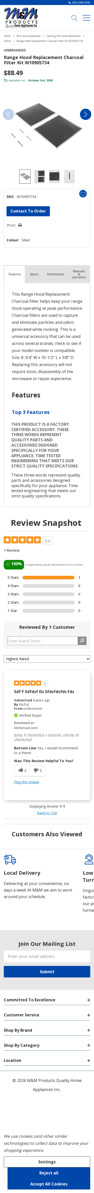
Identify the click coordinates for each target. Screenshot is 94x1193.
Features (15, 274)
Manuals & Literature (79, 274)
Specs (34, 274)
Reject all (48, 1173)
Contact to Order (28, 211)
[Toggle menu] (86, 18)
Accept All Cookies (48, 1184)
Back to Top (47, 812)
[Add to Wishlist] (83, 193)
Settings (47, 1162)
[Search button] (74, 17)
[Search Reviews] (82, 641)
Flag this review (26, 782)
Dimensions (55, 274)
